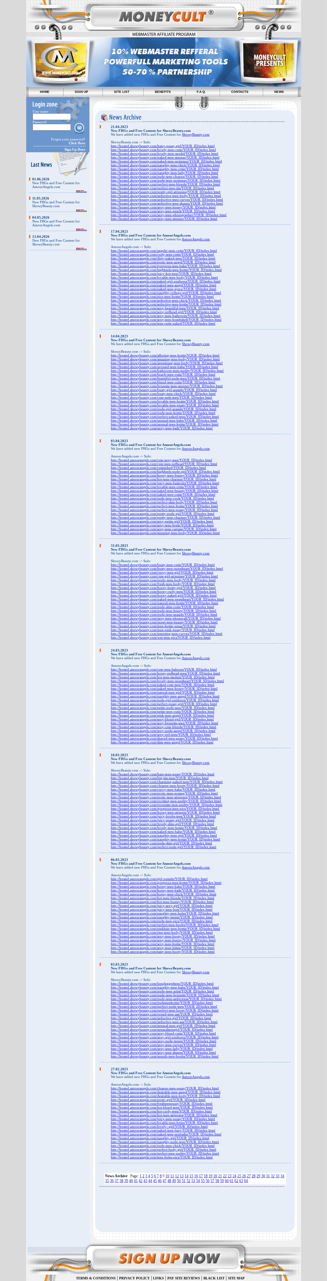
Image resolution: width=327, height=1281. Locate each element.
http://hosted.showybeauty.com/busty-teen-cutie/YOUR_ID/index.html (163, 565)
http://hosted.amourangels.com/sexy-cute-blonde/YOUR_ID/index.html (163, 727)
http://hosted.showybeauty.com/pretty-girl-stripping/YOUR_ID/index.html (165, 192)
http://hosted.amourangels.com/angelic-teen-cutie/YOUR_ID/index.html (164, 250)
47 (164, 1181)
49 (174, 1181)
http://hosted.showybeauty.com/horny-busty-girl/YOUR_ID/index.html (163, 588)
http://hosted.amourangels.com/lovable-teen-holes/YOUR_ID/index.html (164, 1123)
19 (210, 1176)
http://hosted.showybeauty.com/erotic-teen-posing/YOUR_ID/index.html (164, 793)
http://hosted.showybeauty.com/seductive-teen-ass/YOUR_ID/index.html (164, 1022)
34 (282, 1176)
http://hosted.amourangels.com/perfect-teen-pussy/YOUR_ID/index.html (164, 510)
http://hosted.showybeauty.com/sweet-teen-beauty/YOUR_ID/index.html (164, 622)
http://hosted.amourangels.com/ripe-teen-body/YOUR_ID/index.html (162, 932)
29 (258, 1176)
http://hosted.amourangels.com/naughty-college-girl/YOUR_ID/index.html (166, 293)
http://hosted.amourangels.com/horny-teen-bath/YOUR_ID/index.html (163, 890)
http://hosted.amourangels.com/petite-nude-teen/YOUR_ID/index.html (163, 708)
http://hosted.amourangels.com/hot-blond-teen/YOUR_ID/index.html (162, 1107)
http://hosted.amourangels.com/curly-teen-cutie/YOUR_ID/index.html (162, 254)
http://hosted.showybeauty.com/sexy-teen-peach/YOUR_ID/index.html (163, 211)
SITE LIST (121, 92)
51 (184, 1181)
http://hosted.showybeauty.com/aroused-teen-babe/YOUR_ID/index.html (164, 367)
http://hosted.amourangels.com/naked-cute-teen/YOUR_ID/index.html (162, 685)
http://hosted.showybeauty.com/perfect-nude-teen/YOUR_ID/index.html (164, 1006)
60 (227, 1181)
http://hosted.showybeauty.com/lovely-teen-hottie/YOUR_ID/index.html (164, 828)
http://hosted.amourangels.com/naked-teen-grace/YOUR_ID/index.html (163, 289)
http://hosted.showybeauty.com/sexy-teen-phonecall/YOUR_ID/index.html (166, 618)
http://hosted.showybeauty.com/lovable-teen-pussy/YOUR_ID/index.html (165, 405)
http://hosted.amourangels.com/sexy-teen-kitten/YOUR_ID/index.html (162, 948)
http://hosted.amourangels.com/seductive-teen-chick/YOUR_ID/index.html (166, 300)
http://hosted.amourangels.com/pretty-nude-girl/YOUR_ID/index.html (162, 514)
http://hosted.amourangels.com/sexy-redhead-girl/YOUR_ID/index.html (164, 312)
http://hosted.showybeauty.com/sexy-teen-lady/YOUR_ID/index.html (162, 1049)
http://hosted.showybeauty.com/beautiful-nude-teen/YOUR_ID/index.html (165, 378)
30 (263, 1176)
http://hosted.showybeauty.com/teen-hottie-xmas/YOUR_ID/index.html (163, 626)
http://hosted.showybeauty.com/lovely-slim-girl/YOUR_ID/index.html (162, 824)
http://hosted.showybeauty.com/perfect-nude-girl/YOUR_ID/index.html (163, 847)
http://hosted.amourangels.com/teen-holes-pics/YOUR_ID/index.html (162, 1157)
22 (225, 1176)
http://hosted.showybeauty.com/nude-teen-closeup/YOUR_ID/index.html (164, 176)
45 (155, 1181)
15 (191, 1176)
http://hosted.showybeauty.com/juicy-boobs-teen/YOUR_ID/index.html (163, 816)
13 (182, 1176)
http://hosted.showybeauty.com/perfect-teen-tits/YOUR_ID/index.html (162, 188)
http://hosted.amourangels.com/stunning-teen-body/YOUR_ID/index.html (165, 533)
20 (215, 1176)
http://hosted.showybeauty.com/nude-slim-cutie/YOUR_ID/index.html (162, 607)
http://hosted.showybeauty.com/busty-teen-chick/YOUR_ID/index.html (163, 394)
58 (217, 1181)
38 (121, 1181)
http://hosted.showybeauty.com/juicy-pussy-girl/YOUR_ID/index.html (162, 820)
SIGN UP (81, 92)
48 (169, 1181)
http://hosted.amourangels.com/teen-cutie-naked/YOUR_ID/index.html (163, 323)
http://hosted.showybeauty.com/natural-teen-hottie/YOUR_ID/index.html (164, 603)
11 (172, 1176)
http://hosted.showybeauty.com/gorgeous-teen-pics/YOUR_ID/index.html (165, 808)
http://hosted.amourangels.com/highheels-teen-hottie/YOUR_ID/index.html (166, 270)
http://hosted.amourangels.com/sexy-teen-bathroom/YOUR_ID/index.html (165, 316)
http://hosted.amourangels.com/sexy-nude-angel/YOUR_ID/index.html (163, 731)
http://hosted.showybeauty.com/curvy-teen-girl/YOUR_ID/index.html (162, 572)
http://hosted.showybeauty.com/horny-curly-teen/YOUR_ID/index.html (163, 591)
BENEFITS (163, 92)
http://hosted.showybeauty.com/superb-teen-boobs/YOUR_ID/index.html (164, 1056)
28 (253, 1176)
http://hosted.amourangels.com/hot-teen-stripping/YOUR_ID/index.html (164, 1115)
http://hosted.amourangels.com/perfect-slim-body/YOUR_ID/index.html (164, 502)
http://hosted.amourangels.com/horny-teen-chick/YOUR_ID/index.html (163, 894)
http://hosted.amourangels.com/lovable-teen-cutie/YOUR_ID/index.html (164, 487)
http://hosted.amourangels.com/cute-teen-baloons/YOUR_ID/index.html (164, 669)
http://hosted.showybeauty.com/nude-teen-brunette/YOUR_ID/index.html (165, 995)
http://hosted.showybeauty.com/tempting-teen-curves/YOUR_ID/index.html (166, 634)
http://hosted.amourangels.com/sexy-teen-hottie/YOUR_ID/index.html (162, 944)
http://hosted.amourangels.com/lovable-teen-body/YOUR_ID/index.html (164, 277)
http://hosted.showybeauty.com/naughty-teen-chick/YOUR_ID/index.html (165, 165)
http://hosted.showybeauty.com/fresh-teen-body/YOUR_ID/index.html (163, 584)
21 (220, 1176)
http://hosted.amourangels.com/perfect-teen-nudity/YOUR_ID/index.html (165, 1153)
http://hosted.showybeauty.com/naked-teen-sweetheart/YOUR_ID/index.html (167, 599)
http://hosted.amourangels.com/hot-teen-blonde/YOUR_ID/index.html (162, 898)
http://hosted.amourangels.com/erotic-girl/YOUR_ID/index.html (158, 1100)
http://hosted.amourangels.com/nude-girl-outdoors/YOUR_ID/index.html (165, 700)
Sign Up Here (75, 149)
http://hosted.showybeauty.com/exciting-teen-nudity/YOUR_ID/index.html (166, 801)
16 (196, 1176)
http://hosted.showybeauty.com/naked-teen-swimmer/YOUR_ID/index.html (166, 161)
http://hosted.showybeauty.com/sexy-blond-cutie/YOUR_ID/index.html (163, 1033)
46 (160, 1181)
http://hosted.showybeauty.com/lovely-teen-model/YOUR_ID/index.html (164, 153)
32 (273, 1176)
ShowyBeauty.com (195, 134)
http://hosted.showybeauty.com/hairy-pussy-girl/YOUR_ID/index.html (163, 146)
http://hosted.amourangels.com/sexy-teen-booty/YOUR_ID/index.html (163, 936)
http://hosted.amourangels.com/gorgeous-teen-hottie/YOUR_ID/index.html (166, 883)
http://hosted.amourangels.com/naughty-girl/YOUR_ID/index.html (160, 1138)
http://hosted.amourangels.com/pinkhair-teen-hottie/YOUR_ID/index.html (165, 929)
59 (222, 1181)
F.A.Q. (201, 92)
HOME (44, 92)
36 (112, 1181)
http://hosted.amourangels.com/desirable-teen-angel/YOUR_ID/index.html (165, 1092)
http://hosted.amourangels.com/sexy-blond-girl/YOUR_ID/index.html (162, 719)
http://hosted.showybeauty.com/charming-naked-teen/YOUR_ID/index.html (167, 782)
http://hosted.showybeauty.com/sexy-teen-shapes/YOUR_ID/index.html (163, 1052)
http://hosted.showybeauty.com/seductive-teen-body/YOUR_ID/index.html (166, 196)
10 (167, 1176)
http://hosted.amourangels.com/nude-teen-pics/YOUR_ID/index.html (161, 921)
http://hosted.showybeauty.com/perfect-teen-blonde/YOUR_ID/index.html (165, 184)
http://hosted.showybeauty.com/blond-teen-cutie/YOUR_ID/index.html (163, 382)
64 (246, 1181)
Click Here (77, 143)
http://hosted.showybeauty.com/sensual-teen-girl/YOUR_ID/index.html (163, 1026)
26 (244, 1176)
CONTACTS (239, 92)
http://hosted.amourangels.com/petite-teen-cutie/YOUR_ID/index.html (162, 711)
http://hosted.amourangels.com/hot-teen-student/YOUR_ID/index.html (163, 677)
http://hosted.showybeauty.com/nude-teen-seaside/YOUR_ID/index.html (164, 614)
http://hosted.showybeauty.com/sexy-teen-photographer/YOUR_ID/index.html (168, 215)
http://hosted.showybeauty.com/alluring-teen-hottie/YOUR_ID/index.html (165, 355)
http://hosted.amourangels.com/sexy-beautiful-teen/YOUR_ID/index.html (165, 308)
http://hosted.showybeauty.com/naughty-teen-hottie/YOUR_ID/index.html (165, 839)
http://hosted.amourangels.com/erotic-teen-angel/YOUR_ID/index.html (163, 262)
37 (116, 1181)
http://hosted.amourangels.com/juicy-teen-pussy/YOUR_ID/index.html (163, 1119)
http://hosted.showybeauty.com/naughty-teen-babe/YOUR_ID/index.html (165, 987)
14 (186, 1176)
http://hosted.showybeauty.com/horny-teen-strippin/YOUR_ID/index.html (165, 812)
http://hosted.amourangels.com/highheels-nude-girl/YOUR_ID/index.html (165, 471)
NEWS (279, 92)
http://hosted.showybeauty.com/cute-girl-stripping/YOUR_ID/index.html (164, 576)
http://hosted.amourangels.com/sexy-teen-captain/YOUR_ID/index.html (164, 529)
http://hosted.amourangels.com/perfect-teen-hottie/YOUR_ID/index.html (164, 506)
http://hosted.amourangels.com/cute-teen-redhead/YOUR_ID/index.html (164, 464)
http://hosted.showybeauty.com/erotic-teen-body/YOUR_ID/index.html (163, 580)
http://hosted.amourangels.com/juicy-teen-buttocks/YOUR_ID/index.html (165, 483)
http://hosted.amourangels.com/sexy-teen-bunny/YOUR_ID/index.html (163, 940)
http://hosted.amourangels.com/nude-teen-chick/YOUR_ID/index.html (163, 1146)
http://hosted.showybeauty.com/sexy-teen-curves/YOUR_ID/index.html (163, 1045)
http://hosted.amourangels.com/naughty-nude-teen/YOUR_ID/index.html (165, 1142)
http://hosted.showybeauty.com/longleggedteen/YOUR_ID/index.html (162, 983)
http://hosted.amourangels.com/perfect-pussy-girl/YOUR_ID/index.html (164, 704)
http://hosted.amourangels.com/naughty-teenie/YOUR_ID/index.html (162, 917)
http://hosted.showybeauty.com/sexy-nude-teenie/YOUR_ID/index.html (163, 1041)
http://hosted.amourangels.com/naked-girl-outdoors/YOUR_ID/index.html (165, 281)
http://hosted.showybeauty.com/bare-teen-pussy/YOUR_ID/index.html (162, 774)
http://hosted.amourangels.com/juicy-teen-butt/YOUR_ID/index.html (161, 909)
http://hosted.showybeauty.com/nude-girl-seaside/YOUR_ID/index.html (163, 409)
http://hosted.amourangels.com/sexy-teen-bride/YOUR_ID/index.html (162, 525)
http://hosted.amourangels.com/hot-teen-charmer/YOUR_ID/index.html (163, 479)
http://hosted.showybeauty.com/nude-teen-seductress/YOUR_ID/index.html (166, 999)
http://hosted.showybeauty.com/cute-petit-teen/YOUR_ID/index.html (161, 397)
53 (193, 1181)
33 (277, 1176)
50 (179, 1181)
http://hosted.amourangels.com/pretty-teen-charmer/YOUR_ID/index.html (165, 517)
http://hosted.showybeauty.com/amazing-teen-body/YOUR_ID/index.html (165, 359)
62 (236, 1181)
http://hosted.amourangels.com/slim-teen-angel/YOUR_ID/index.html (162, 742)
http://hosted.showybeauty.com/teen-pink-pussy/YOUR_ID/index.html (163, 630)
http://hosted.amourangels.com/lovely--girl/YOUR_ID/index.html (159, 1126)
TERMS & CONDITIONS (96, 1278)
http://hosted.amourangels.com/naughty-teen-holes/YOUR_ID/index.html (165, 913)
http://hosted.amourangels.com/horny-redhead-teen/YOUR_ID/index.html (165, 673)
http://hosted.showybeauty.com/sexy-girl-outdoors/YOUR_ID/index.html (164, 1037)
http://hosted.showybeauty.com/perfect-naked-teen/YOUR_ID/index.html (165, 416)
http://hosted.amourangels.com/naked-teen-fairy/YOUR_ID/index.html (163, 1130)
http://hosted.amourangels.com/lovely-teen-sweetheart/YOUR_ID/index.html (167, 681)
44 (150, 1181)
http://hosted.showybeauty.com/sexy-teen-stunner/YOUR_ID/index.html (164, 219)
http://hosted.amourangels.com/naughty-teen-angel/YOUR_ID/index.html (165, 696)
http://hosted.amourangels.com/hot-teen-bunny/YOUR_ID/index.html (162, 902)
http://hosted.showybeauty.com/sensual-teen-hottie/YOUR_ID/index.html (164, 424)
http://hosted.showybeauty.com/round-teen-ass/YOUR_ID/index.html (162, 1014)
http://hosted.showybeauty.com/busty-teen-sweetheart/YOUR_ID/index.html (167, 568)
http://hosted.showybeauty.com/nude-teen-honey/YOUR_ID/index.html (163, 611)
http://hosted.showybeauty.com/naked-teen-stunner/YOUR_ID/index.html (165, 157)
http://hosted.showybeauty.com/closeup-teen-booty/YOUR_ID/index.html (165, 785)
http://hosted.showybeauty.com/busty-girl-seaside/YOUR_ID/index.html (164, 390)
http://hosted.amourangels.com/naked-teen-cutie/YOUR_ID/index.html (163, 494)
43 (145, 1181)
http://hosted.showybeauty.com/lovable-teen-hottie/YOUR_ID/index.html (165, 401)
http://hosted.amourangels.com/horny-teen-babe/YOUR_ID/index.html (163, 886)
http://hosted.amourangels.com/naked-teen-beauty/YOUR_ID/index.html (164, 491)
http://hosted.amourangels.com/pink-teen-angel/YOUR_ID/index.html (162, 715)
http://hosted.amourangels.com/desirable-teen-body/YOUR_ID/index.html (165, 1096)
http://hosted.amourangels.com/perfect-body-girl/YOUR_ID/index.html (163, 1149)
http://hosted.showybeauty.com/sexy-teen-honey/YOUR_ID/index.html (163, 207)
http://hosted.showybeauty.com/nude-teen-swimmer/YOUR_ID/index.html (165, 180)
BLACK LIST (213, 1278)
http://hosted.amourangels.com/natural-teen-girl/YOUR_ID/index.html (163, 692)
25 (239, 1176)
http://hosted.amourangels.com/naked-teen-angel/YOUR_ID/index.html (163, 285)
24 (234, 1176)
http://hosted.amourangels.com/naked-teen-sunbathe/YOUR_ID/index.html (166, 1134)
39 (126, 1181)
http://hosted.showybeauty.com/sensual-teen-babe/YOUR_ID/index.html (164, 420)
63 (241, 1181)
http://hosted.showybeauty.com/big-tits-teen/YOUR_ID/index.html (160, 778)
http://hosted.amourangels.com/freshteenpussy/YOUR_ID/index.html (161, 1103)
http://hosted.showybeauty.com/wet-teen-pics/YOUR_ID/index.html (160, 637)
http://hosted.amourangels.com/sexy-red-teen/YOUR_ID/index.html (161, 734)
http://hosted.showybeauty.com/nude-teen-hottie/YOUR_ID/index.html (163, 413)
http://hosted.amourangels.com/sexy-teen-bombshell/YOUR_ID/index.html (166, 319)
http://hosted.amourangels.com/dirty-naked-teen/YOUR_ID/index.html (163, 258)
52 (188, 1181)
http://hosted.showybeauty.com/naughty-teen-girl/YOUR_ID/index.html (164, 835)
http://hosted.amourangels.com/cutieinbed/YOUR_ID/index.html (158, 468)
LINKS (158, 1278)
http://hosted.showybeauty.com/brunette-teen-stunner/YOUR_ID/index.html (167, 386)
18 (206, 1176)
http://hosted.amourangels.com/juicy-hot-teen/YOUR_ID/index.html (161, 273)
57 (212, 1181)
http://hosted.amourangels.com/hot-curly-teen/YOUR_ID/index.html (161, 1111)
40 (131, 1181)
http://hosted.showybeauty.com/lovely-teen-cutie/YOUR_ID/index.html (163, 150)
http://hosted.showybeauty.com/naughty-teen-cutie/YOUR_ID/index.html (165, 169)
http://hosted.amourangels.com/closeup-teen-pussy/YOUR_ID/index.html (165, 1088)
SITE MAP (236, 1278)
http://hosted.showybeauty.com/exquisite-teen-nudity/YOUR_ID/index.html (166, 805)
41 (136, 1181)
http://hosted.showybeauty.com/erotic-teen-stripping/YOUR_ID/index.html (166, 797)
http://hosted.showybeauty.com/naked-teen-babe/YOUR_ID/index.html (163, 831)
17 (201, 1176)
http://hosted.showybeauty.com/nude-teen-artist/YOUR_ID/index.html (162, 991)
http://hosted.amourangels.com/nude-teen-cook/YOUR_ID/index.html (162, 498)
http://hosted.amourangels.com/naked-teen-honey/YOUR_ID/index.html (164, 688)
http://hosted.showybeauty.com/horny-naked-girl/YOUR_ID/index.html (164, 595)
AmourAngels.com (196, 239)
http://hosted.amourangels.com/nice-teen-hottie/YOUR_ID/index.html (162, 296)
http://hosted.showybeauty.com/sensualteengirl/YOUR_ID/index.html (162, 1029)
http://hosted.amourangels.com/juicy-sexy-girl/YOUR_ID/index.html (161, 906)
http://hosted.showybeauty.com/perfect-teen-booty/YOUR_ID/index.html (164, 1010)
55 (203, 1181)
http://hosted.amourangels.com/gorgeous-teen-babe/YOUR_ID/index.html (165, 266)
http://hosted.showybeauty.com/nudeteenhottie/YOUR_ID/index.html (162, 1003)
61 (231, 1181)
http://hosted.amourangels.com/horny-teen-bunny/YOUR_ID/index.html (164, 475)
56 (207, 1181)
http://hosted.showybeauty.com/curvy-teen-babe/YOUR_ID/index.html (163, 789)
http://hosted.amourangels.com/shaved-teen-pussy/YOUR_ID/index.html (164, 738)
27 (249, 1176)
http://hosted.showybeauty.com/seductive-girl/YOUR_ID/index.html (161, 1018)
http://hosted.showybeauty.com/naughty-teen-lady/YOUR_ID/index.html (164, 173)
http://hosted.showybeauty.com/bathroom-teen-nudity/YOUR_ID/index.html (167, 371)
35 (107, 1181)
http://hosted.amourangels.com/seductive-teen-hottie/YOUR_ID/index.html (166, 304)
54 (198, 1181)
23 (230, 1176)
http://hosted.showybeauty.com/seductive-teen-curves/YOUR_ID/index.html (167, 199)
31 (268, 1176)
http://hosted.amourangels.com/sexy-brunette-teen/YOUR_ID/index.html (164, 723)
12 (177, 1176)
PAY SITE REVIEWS (183, 1278)
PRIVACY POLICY (134, 1278)
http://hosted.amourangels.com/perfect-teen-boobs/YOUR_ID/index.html (164, 925)
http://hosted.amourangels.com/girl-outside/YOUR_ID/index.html (159, 879)
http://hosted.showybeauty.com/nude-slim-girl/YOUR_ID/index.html (161, 843)
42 (140, 1181)
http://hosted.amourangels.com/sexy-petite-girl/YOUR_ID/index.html (162, 521)
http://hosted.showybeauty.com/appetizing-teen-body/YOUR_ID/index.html (167, 363)
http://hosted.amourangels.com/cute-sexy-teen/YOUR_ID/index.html (161, 460)
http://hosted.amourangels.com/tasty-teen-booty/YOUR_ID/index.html (163, 951)
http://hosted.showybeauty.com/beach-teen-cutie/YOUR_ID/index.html (163, 374)
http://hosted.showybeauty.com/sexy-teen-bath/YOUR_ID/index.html (162, 428)
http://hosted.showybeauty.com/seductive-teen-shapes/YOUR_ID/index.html (167, 203)
